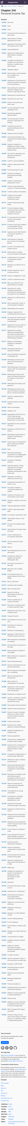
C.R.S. (10, 1106)
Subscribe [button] (5, 1042)
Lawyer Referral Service (15, 1061)
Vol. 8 (9, 6)
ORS (5, 6)
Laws (9, 1114)
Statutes (10, 1109)
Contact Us (4, 1093)
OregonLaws (13, 2)
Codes (10, 1104)
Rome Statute (12, 1121)
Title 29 (14, 6)
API (2, 1091)
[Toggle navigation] (25, 2)
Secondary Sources (6, 1098)
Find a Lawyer (5, 1083)
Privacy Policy (5, 1101)
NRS (9, 1111)
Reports (3, 1096)
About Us (3, 1088)
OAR (9, 1116)
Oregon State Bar (8, 1055)
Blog (2, 1086)
